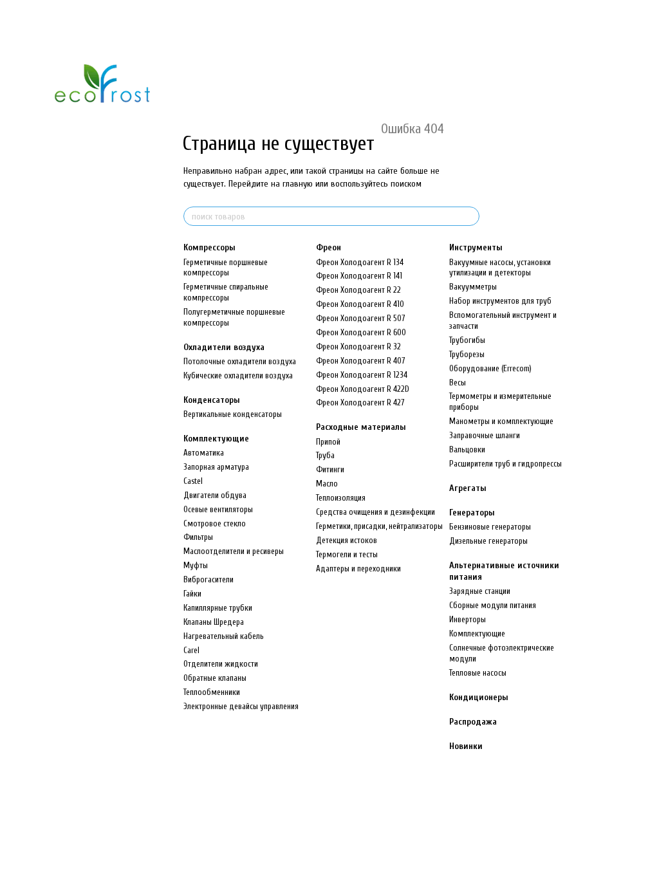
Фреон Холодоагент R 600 (361, 332)
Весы (457, 382)
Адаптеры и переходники (358, 568)
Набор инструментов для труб (500, 301)
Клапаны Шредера (213, 622)
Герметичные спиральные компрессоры (225, 292)
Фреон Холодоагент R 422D (362, 389)
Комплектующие (216, 438)
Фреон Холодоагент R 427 (360, 402)
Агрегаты (468, 488)
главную (298, 183)
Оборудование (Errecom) (490, 368)
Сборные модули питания (492, 605)
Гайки (192, 593)
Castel (193, 481)
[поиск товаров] (469, 216)
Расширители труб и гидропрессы (505, 463)
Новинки (466, 746)
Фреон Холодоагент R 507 (360, 318)
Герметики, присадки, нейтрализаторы (379, 526)
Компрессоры (209, 247)
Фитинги (330, 469)
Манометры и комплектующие (501, 421)
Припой (328, 442)
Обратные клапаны (214, 678)
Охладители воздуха (224, 347)
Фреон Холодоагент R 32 (358, 346)
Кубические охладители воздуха (238, 375)
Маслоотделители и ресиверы (233, 551)
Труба (325, 455)
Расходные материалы (361, 426)
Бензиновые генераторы (490, 527)
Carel (191, 650)
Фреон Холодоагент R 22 (358, 290)
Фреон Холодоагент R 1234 (361, 375)
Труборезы (467, 354)
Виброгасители (208, 579)
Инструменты (476, 247)
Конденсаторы (211, 399)
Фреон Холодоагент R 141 (359, 276)
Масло (327, 483)
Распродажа (473, 721)
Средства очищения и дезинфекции (375, 512)
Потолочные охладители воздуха (239, 361)
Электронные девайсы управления (241, 706)
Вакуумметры (473, 286)
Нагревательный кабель (223, 636)
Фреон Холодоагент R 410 (360, 304)
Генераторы (472, 512)
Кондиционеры (478, 697)
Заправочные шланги (484, 435)
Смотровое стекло (214, 523)
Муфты (195, 565)
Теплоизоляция (341, 498)
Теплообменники (211, 692)
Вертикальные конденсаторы (232, 414)
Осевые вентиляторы (218, 509)
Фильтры (198, 537)
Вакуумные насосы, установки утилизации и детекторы (500, 267)
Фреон (328, 247)
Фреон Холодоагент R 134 (360, 262)
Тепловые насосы (477, 673)
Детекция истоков (346, 540)
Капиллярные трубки (217, 608)
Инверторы (467, 619)
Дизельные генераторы (488, 541)
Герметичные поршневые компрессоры (225, 267)
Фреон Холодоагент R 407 (360, 360)
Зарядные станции (479, 591)
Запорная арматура (216, 467)
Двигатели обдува (214, 495)
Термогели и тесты (347, 554)
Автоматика (203, 453)
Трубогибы (467, 340)
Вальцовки (467, 449)
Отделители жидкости (220, 664)
